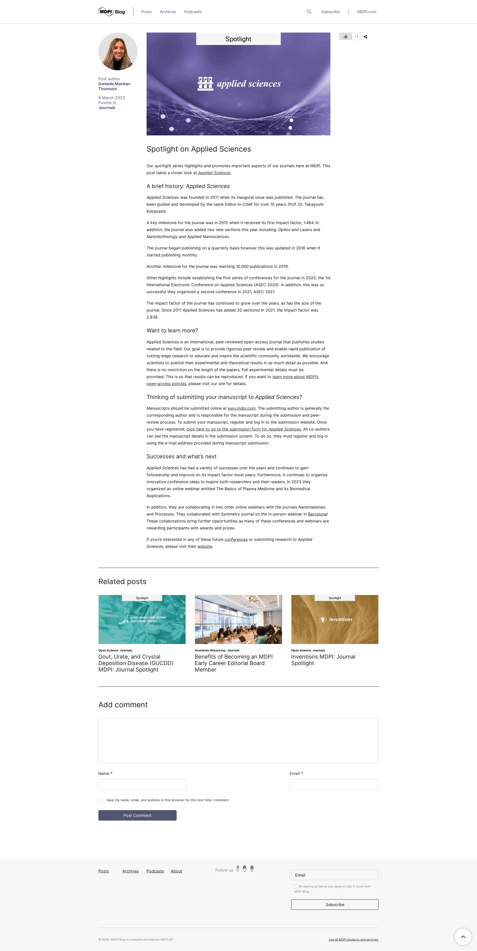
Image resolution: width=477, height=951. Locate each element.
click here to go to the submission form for (244, 429)
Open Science (101, 650)
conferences (236, 539)
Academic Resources (203, 650)
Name (105, 773)
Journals (106, 107)
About (176, 871)
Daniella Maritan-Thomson (115, 86)
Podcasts (193, 11)
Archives (168, 11)
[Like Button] (345, 36)
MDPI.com (366, 12)
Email (296, 773)
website (205, 546)
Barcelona (317, 514)
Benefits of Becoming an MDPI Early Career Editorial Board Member (227, 663)
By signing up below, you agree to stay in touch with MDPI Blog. (332, 888)
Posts (146, 11)
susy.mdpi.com (242, 408)
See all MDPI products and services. (354, 939)
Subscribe (330, 12)
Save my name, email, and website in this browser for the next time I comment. (168, 800)
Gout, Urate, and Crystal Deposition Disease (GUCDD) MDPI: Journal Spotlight (128, 663)
